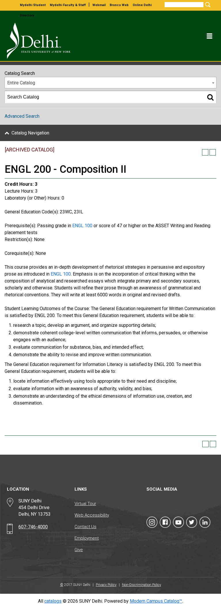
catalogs (53, 601)
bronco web (119, 5)
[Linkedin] (204, 522)
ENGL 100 (82, 225)
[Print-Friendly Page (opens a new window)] (205, 152)
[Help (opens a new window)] (212, 152)
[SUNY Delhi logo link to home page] (41, 40)
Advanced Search (22, 116)
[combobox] (110, 82)
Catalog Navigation (30, 133)
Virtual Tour (85, 503)
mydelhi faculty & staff (68, 5)
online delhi (142, 5)
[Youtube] (178, 522)
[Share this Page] (198, 152)
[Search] (210, 97)
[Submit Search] (206, 4)
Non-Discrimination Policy (141, 585)
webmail (99, 5)
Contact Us (85, 526)
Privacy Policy (106, 585)
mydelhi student (33, 5)
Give (79, 549)
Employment (87, 538)
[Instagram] (151, 522)
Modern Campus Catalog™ (156, 601)
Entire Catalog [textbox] (21, 83)
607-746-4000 (33, 527)
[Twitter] (191, 522)
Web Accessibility (92, 515)
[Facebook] (165, 522)
